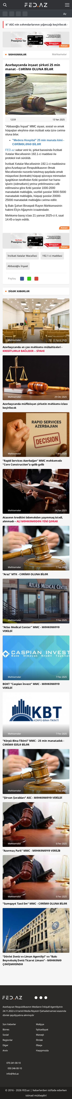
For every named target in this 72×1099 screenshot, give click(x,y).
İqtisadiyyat (42, 1029)
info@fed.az (12, 1073)
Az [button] (65, 14)
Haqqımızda (42, 1050)
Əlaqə (39, 1045)
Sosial (6, 1034)
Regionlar (8, 1040)
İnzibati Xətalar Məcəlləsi (22, 255)
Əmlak (39, 1040)
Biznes (6, 1029)
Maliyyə (40, 1024)
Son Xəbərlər (9, 1024)
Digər (5, 1045)
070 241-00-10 (13, 1062)
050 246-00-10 (14, 1068)
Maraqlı (40, 1034)
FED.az (10, 150)
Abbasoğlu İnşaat (18, 266)
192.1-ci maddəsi (52, 255)
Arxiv (5, 1050)
